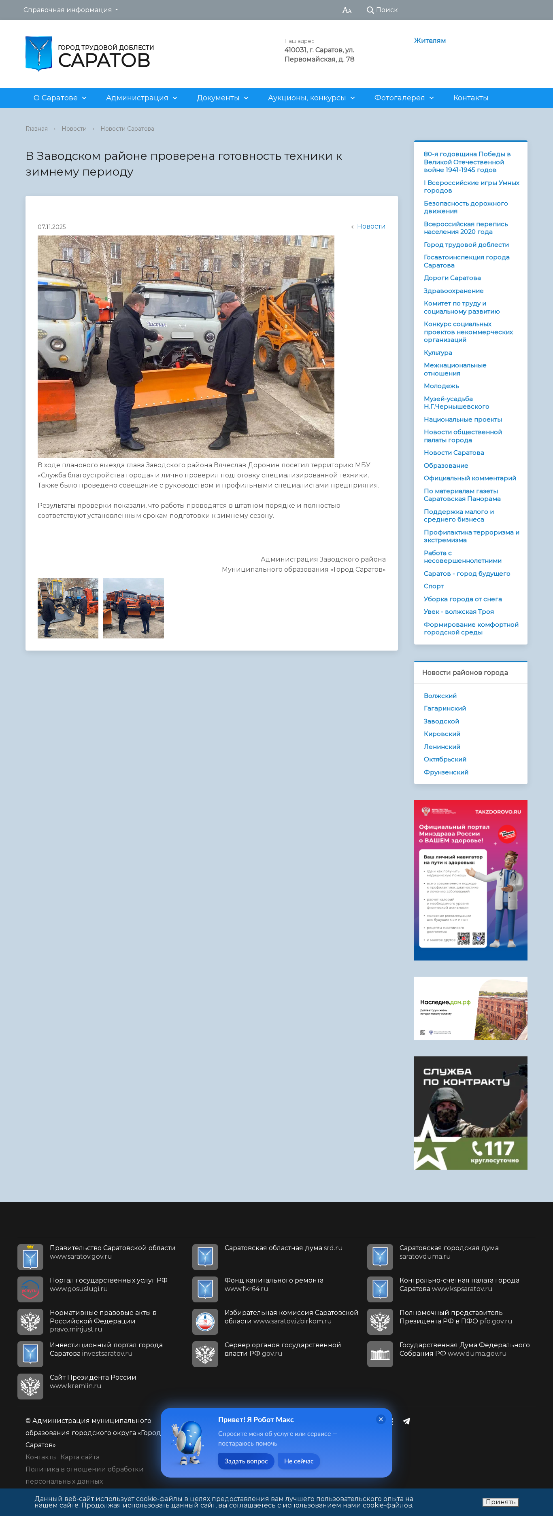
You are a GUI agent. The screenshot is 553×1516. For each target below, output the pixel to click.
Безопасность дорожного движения (466, 207)
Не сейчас (299, 1461)
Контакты (471, 97)
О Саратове (56, 97)
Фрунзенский (446, 772)
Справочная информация (67, 10)
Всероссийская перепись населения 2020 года (466, 228)
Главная (37, 128)
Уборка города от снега (463, 599)
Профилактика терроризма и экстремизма (471, 536)
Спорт (434, 586)
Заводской (441, 721)
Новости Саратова (127, 128)
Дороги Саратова (452, 278)
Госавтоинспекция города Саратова (467, 261)
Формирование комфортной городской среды (471, 628)
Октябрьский (445, 759)
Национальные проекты (463, 419)
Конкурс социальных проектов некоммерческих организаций (468, 331)
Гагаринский (445, 708)
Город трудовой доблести (466, 244)
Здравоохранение (454, 291)
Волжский (440, 696)
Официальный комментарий (470, 478)
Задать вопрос (246, 1461)
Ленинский (442, 747)
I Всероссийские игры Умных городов (471, 187)
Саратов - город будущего (467, 573)
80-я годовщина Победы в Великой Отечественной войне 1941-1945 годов (467, 162)
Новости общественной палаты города (463, 436)
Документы (218, 97)
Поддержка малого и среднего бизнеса (459, 516)
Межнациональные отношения (455, 369)
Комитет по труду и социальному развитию (462, 307)
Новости (74, 128)
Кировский (442, 734)
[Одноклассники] (393, 1421)
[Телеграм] (408, 1421)
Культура (438, 352)
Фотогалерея (399, 97)
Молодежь (441, 386)
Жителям (430, 41)
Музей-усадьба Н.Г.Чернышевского (456, 403)
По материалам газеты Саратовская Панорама (462, 495)
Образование (446, 465)
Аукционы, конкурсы (307, 97)
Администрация (137, 97)
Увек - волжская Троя (459, 611)
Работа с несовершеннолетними (463, 557)
